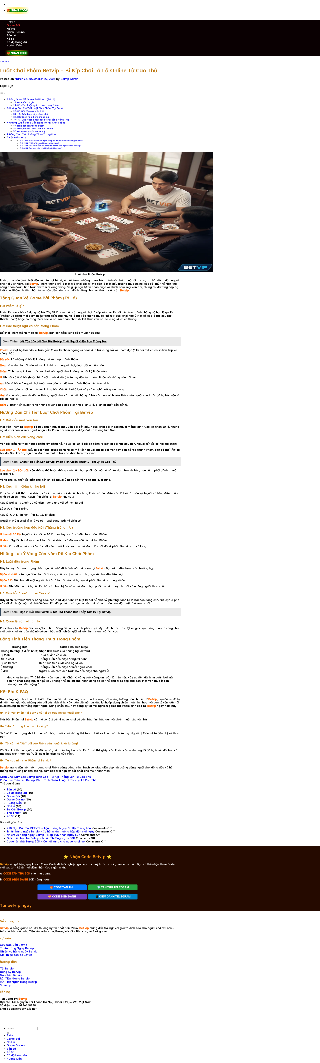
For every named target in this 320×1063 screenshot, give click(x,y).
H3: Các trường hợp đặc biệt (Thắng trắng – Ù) (43, 119)
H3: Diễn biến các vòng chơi (33, 114)
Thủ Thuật (14, 812)
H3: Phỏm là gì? (25, 102)
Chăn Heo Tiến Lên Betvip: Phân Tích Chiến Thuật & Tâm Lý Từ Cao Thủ (48, 780)
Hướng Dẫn (14, 45)
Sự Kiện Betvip (16, 809)
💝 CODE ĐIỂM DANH (62, 896)
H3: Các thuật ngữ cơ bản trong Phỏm (37, 105)
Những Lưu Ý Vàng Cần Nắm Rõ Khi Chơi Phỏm (37, 122)
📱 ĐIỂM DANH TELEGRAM (112, 896)
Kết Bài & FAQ (17, 137)
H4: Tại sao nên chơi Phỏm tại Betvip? (44, 148)
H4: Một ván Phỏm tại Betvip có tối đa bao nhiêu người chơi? (54, 140)
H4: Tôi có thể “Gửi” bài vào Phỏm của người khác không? (53, 145)
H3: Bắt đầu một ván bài (30, 111)
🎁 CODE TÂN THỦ (62, 887)
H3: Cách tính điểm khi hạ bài (33, 117)
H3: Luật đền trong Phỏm (30, 125)
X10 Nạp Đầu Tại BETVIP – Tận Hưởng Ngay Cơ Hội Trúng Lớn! (49, 828)
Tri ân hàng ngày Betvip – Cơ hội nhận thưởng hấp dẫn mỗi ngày (50, 831)
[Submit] (8, 1032)
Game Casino (16, 32)
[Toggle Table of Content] (2, 93)
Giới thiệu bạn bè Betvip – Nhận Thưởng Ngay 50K (41, 838)
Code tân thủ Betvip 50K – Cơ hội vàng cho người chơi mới (46, 841)
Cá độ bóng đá (17, 42)
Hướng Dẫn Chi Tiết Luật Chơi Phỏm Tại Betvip (36, 108)
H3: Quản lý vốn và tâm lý (31, 131)
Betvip (11, 22)
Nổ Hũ (11, 28)
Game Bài (13, 25)
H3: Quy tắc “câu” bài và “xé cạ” (35, 128)
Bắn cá (11, 35)
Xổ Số (10, 38)
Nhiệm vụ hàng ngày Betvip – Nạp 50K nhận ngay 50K (43, 834)
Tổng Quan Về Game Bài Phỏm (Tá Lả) (32, 99)
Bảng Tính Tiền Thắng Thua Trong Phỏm (33, 134)
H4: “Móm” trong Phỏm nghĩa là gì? (42, 143)
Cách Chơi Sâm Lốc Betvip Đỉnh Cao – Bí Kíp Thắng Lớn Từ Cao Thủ (45, 776)
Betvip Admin (69, 79)
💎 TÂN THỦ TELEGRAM (113, 887)
